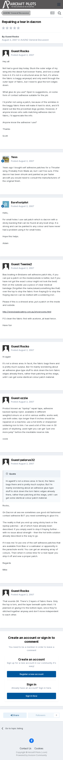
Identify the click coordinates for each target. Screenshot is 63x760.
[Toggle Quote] (7, 473)
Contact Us (25, 748)
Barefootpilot (19, 202)
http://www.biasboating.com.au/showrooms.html (27, 311)
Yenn (14, 157)
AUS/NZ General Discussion (35, 39)
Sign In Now (31, 696)
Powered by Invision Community (31, 755)
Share (15, 715)
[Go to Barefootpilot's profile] (6, 204)
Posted (22, 55)
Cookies (38, 748)
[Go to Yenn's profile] (6, 159)
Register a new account (31, 674)
